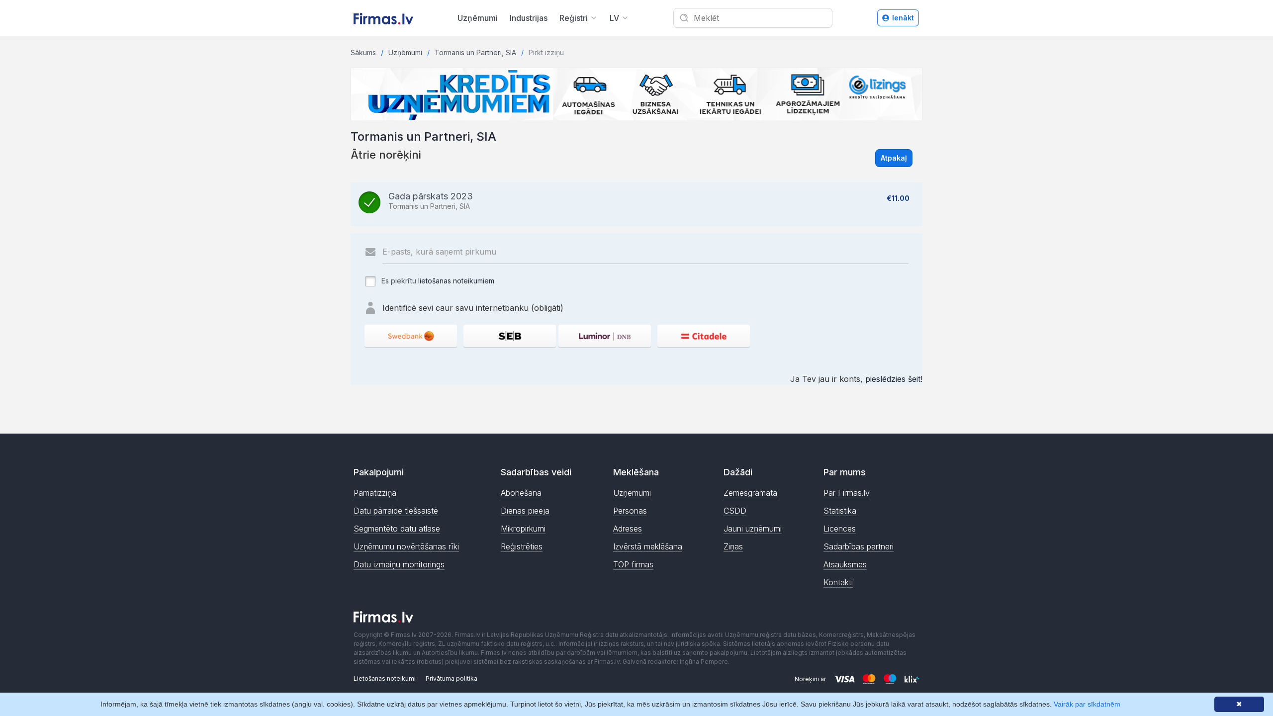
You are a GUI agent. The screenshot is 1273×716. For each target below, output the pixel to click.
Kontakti (838, 582)
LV (614, 18)
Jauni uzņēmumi (753, 529)
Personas (630, 511)
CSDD (735, 511)
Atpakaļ (894, 158)
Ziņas (733, 546)
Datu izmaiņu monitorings (399, 564)
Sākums (363, 52)
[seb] (509, 336)
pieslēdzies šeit (892, 379)
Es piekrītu (436, 280)
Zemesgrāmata (750, 493)
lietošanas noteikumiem (456, 280)
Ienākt (903, 17)
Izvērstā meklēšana (647, 546)
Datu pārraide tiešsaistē (396, 511)
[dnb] (604, 336)
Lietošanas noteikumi (385, 678)
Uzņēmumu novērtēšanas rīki (406, 546)
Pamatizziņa (375, 493)
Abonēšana (521, 493)
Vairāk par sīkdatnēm (1087, 704)
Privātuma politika (451, 678)
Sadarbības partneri (858, 546)
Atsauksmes (845, 564)
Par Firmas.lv (846, 493)
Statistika (839, 511)
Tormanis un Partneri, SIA (475, 52)
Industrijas (528, 18)
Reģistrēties (522, 546)
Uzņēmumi (477, 18)
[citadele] (703, 336)
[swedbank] (410, 336)
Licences (839, 529)
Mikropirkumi (523, 529)
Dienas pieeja (525, 511)
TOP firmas (633, 564)
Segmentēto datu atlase (397, 529)
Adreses (627, 529)
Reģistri (573, 18)
